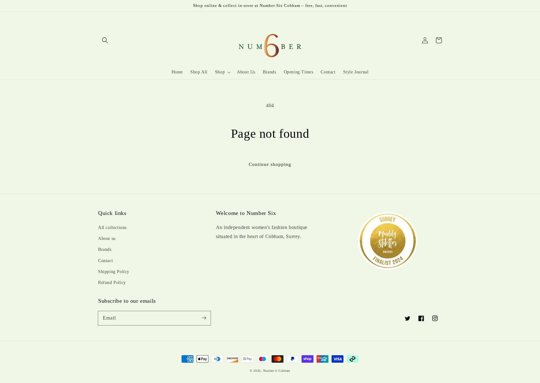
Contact (105, 260)
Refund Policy (112, 282)
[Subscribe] (204, 318)
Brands (105, 249)
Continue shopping (270, 164)
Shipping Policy (113, 271)
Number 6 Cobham (277, 370)
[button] (105, 40)
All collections (112, 227)
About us (107, 238)
